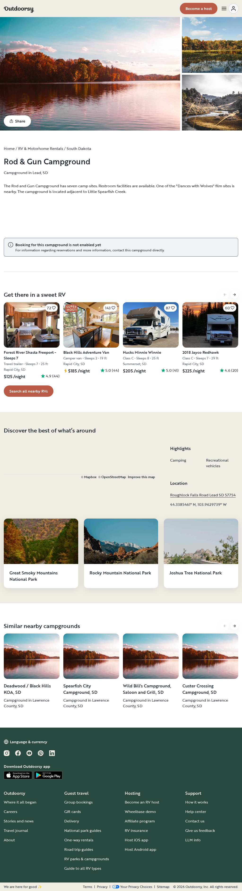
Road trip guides (78, 849)
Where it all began (20, 802)
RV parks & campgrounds (86, 859)
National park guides (82, 830)
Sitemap (163, 886)
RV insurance (136, 830)
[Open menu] (229, 8)
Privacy (102, 886)
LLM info (193, 840)
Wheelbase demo (140, 811)
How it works (196, 802)
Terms (87, 886)
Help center (195, 811)
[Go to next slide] (234, 294)
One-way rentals (78, 840)
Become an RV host (142, 802)
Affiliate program (140, 821)
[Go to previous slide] (225, 294)
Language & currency (28, 742)
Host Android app (140, 849)
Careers (10, 811)
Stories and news (19, 821)
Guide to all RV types (82, 868)
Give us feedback (200, 830)
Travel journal (16, 830)
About (9, 840)
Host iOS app (136, 840)
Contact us (194, 821)
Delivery (71, 821)
